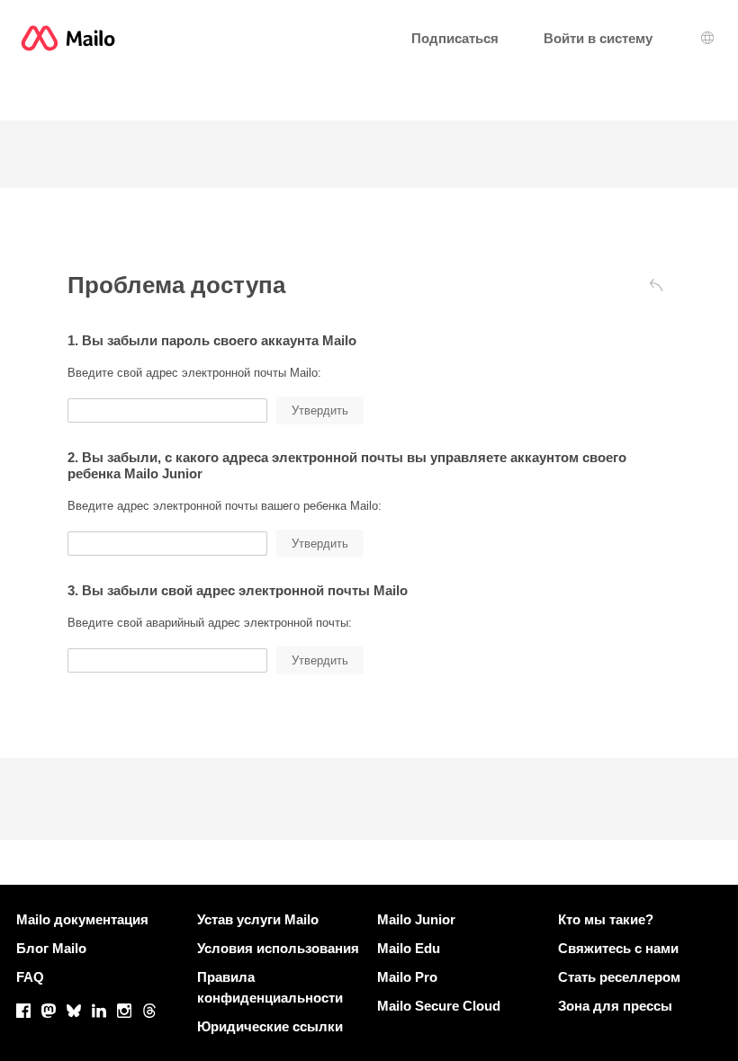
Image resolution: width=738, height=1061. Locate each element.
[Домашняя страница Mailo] (68, 38)
